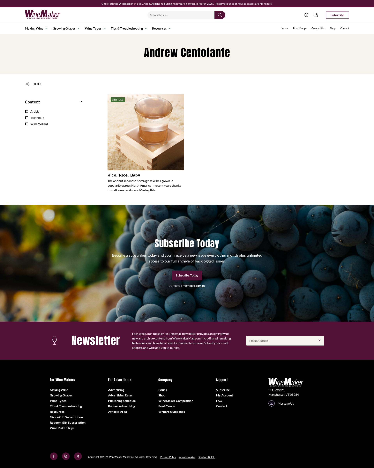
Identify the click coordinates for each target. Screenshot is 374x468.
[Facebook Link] (54, 459)
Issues (284, 28)
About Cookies (187, 457)
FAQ (219, 400)
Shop (332, 28)
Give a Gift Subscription (66, 417)
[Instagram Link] (66, 459)
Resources (159, 28)
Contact (344, 28)
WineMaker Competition (175, 400)
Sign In (200, 285)
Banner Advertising (121, 406)
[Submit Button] (219, 15)
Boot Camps (300, 28)
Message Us (286, 403)
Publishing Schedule (122, 400)
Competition (318, 28)
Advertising (116, 390)
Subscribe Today (187, 275)
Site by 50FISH (206, 457)
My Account (224, 395)
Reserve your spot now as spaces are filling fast (243, 3)
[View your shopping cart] (316, 15)
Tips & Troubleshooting (127, 28)
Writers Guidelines (171, 411)
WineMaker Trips (62, 428)
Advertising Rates (120, 395)
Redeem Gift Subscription (68, 422)
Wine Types (93, 28)
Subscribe (337, 15)
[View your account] (306, 15)
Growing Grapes (64, 28)
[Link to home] (47, 15)
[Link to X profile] (78, 459)
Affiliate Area (117, 411)
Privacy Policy (168, 457)
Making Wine (34, 28)
